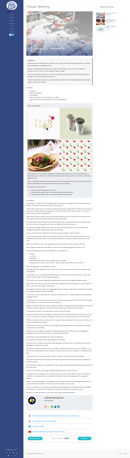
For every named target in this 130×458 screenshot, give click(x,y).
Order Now (84, 438)
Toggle (11, 35)
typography (32, 256)
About (12, 17)
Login (11, 32)
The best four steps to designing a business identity (111, 27)
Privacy (125, 454)
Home (12, 15)
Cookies (120, 454)
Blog (11, 26)
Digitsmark (11, 9)
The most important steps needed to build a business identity (111, 20)
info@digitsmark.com (11, 450)
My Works (12, 23)
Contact (11, 29)
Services (11, 20)
